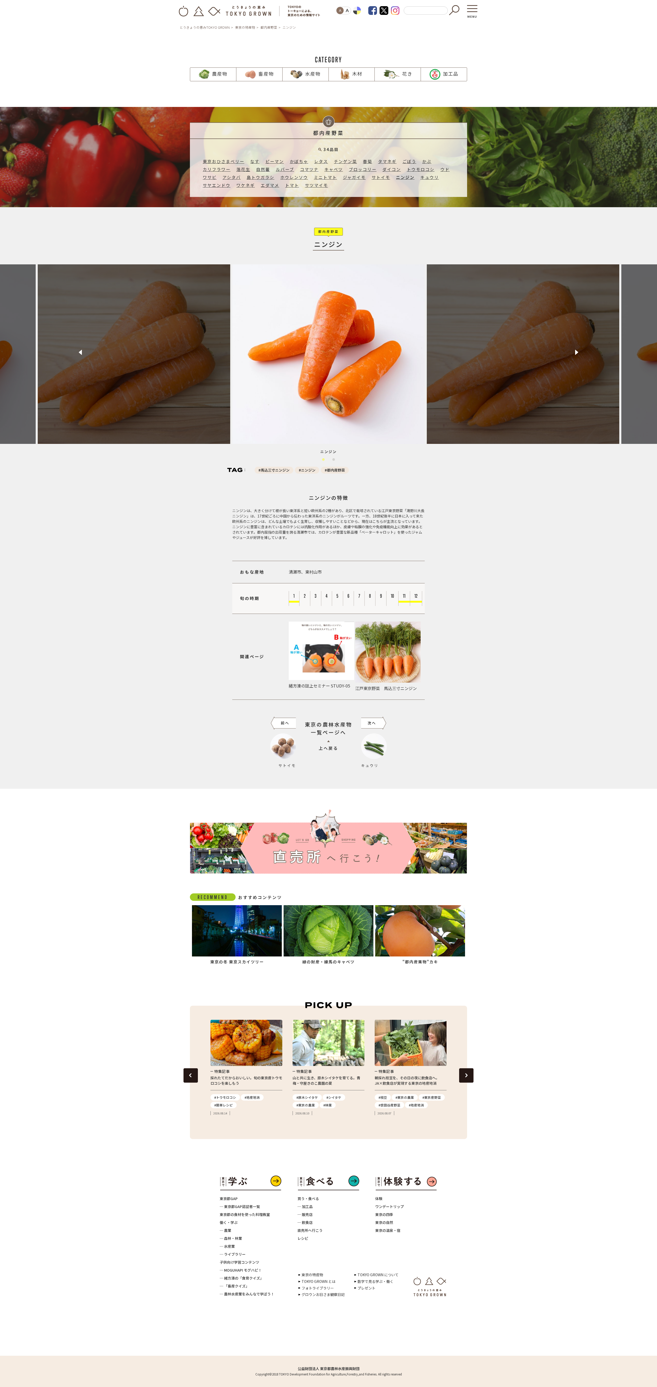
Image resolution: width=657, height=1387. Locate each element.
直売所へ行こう (310, 1230)
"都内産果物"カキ (420, 961)
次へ (372, 722)
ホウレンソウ (294, 177)
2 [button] (334, 460)
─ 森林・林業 (231, 1238)
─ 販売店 (305, 1214)
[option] (134, 354)
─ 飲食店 (305, 1222)
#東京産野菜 (431, 1097)
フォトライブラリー (318, 1288)
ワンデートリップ (389, 1206)
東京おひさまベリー (223, 161)
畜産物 (266, 73)
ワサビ (210, 177)
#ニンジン (307, 470)
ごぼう (409, 161)
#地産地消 (252, 1097)
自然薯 (263, 169)
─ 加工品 (305, 1206)
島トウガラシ (260, 177)
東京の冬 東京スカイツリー (237, 961)
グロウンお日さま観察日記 (323, 1294)
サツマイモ (316, 185)
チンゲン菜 (345, 161)
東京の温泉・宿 (387, 1230)
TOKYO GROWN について (378, 1274)
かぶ (426, 161)
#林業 (327, 1105)
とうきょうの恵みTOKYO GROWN (205, 27)
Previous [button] (80, 352)
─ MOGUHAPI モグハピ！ (241, 1270)
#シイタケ (333, 1097)
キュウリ (429, 177)
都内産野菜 (268, 27)
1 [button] (324, 460)
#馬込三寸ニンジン (273, 470)
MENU (472, 14)
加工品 (450, 73)
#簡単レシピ (223, 1105)
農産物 (219, 73)
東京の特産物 (245, 27)
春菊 (367, 161)
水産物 (313, 73)
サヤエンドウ (216, 185)
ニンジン (405, 177)
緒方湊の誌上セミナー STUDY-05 (319, 686)
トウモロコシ (420, 169)
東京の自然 (384, 1222)
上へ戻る (328, 748)
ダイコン (391, 169)
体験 (378, 1198)
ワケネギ (245, 185)
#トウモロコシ (225, 1097)
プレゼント (366, 1288)
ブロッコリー (362, 169)
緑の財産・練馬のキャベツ (328, 961)
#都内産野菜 (335, 470)
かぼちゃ (299, 161)
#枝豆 (383, 1097)
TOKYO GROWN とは (318, 1281)
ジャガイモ (354, 177)
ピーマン (274, 161)
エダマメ (270, 185)
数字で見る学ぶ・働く (375, 1281)
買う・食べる (308, 1198)
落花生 (243, 169)
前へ (285, 722)
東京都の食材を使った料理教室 (245, 1214)
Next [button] (576, 352)
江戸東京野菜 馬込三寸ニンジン (386, 688)
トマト (292, 185)
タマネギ (387, 161)
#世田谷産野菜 (389, 1105)
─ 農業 (225, 1230)
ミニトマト (325, 177)
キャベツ (333, 169)
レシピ (302, 1238)
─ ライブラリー (233, 1254)
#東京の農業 (305, 1105)
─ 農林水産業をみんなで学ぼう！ (247, 1293)
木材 (357, 73)
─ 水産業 (227, 1246)
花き (407, 73)
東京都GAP (229, 1198)
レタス (321, 161)
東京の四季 (384, 1214)
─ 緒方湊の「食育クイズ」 (242, 1278)
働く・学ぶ (229, 1222)
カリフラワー (216, 169)
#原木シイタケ (307, 1097)
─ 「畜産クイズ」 (234, 1286)
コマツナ (309, 169)
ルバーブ (285, 169)
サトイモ (381, 177)
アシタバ (232, 177)
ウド (445, 169)
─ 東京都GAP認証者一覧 (240, 1206)
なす (254, 161)
